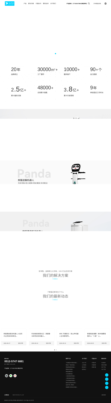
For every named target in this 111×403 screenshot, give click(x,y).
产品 (25, 3)
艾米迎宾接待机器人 (70, 380)
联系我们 (84, 367)
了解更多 (55, 278)
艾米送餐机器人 (69, 374)
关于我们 (53, 3)
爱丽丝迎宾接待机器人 (71, 382)
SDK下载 (103, 369)
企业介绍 (84, 362)
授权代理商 (104, 365)
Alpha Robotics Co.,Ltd (18, 395)
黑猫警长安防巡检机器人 (71, 387)
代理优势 (94, 362)
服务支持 (46, 3)
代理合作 (38, 3)
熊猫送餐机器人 (69, 371)
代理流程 (94, 365)
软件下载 (103, 367)
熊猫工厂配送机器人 (70, 365)
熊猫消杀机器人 (69, 369)
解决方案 (31, 3)
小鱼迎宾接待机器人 (70, 376)
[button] (52, 53)
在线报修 (103, 362)
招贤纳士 (84, 369)
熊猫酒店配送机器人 (70, 367)
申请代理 (94, 367)
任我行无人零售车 (70, 385)
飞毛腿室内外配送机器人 (71, 362)
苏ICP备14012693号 (29, 400)
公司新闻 (84, 365)
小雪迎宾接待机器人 (70, 378)
